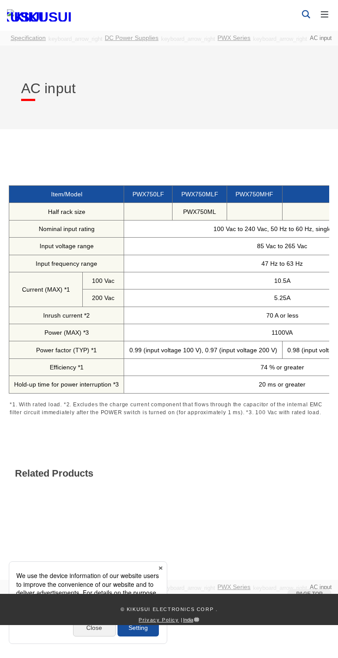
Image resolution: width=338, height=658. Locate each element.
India (188, 619)
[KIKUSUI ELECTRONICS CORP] (42, 15)
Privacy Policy (159, 619)
